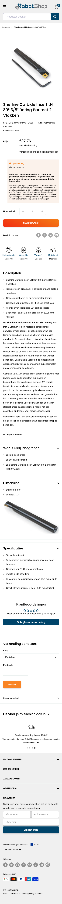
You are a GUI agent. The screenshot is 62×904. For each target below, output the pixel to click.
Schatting (12, 684)
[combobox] (27, 16)
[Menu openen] (4, 6)
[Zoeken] (55, 16)
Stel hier (38, 259)
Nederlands (12, 849)
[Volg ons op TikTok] (35, 864)
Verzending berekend (30, 152)
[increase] (42, 211)
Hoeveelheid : (10, 211)
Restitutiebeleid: (11, 698)
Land (5, 650)
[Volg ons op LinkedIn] (41, 864)
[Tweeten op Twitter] (50, 235)
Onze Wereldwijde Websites (15, 845)
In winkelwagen (31, 223)
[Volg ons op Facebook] (5, 864)
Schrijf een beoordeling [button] (31, 622)
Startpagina (6, 27)
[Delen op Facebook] (38, 235)
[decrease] (23, 211)
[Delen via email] (56, 235)
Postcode (8, 665)
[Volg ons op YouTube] (29, 864)
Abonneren (31, 830)
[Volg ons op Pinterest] (23, 864)
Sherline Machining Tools (18, 123)
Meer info (9, 259)
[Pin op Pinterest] (44, 235)
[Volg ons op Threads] (47, 864)
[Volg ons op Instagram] (17, 864)
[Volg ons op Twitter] (11, 864)
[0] (56, 7)
